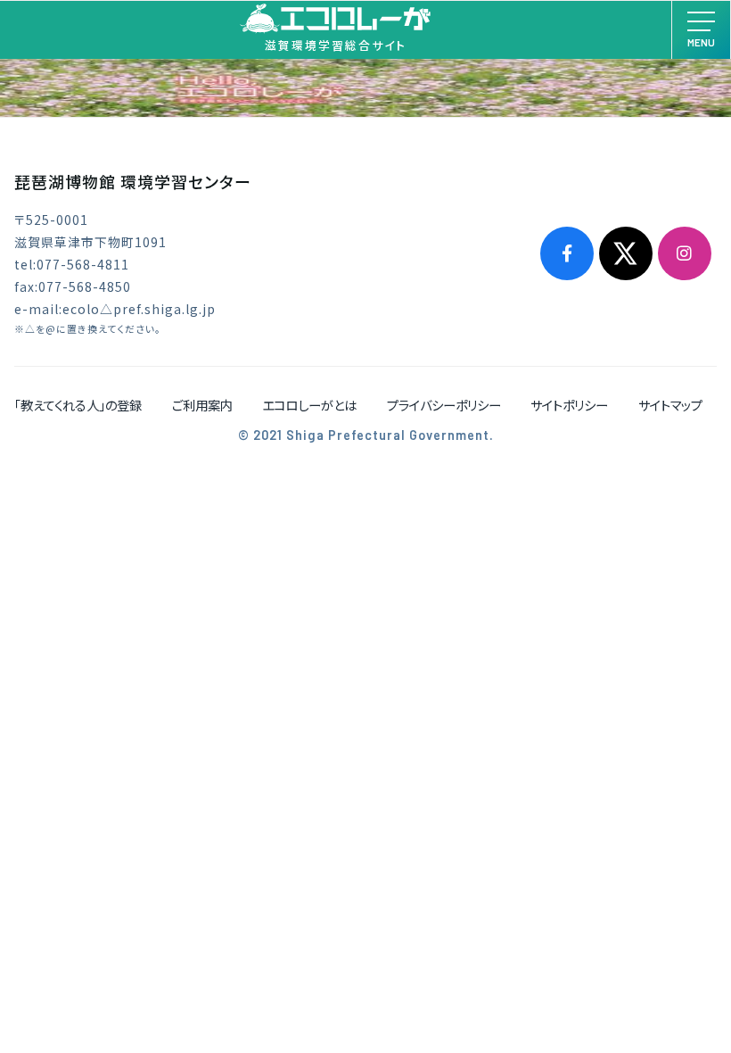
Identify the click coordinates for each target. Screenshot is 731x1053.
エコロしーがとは (309, 404)
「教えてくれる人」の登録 (78, 404)
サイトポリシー (569, 404)
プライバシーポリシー (444, 404)
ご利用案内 (202, 404)
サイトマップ (670, 404)
